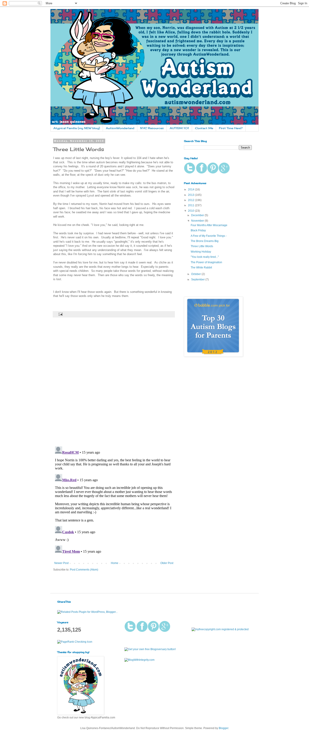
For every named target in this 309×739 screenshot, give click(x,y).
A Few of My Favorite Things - (209, 235)
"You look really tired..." (205, 256)
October (196, 274)
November (198, 220)
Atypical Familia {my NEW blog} (76, 128)
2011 (191, 205)
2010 (191, 210)
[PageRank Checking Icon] (74, 641)
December (198, 215)
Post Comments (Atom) (84, 569)
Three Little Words (202, 246)
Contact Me (204, 128)
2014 (191, 189)
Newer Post (61, 563)
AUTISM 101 (179, 128)
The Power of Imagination (206, 262)
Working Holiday (201, 251)
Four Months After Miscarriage (209, 225)
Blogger (223, 728)
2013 (191, 195)
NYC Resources (152, 128)
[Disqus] (113, 384)
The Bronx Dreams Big (205, 241)
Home (114, 563)
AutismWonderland (120, 128)
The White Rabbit (201, 267)
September (198, 279)
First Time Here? (231, 128)
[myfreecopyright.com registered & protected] (220, 629)
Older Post (166, 563)
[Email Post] (60, 314)
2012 (191, 200)
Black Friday (198, 230)
